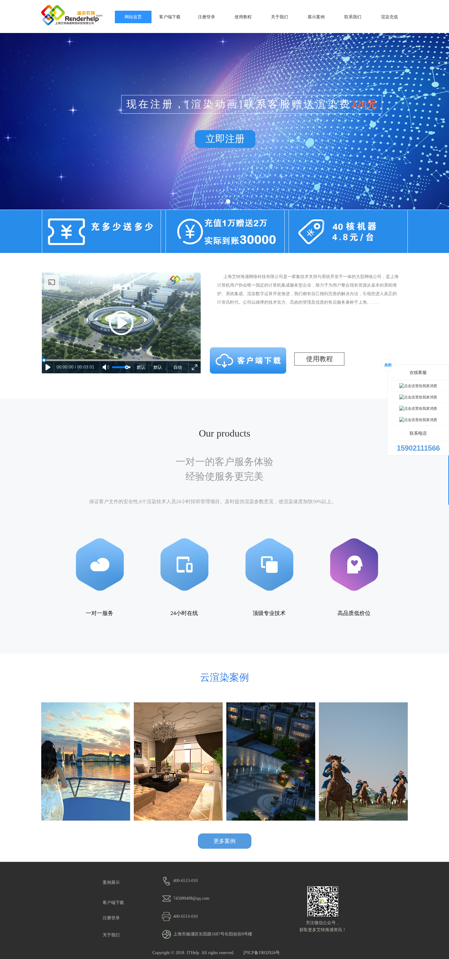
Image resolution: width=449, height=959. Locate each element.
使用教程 (243, 16)
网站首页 (133, 16)
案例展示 (111, 882)
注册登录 (206, 16)
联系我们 (352, 16)
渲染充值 (389, 16)
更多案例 (224, 841)
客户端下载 (170, 16)
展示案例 (316, 16)
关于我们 (279, 16)
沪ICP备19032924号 (261, 952)
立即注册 (225, 138)
